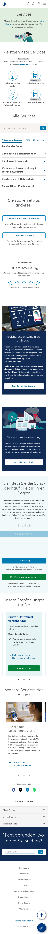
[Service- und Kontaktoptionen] (41, 927)
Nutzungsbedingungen (24, 891)
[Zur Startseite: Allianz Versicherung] (4, 4)
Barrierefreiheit (24, 879)
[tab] (12, 140)
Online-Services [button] (9, 817)
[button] (24, 146)
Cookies (24, 885)
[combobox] (20, 851)
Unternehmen (24, 897)
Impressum (24, 868)
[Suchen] (40, 852)
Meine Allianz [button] (9, 810)
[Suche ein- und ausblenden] (33, 4)
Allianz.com (24, 909)
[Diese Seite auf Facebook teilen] (14, 790)
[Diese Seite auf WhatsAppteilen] (34, 790)
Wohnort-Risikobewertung (24, 437)
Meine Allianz (24, 64)
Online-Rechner (24, 903)
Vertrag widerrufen (23, 921)
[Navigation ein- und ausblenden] (44, 4)
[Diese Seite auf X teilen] (21, 790)
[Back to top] (41, 915)
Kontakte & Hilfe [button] (10, 824)
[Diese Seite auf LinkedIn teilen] (27, 790)
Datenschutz (24, 874)
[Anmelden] (39, 4)
